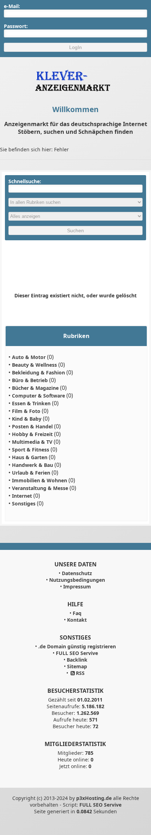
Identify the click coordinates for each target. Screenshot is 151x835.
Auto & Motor (29, 357)
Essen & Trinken (31, 403)
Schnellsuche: (24, 181)
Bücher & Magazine (35, 388)
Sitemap (77, 666)
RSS (80, 673)
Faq (77, 613)
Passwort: (16, 26)
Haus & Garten (29, 457)
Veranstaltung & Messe (40, 488)
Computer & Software (38, 395)
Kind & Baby (26, 418)
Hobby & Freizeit (32, 434)
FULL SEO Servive (77, 653)
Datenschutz (77, 573)
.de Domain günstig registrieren (77, 646)
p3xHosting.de (94, 798)
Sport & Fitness (30, 449)
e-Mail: (12, 6)
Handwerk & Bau (32, 465)
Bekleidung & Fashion (38, 372)
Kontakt (77, 619)
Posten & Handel (32, 426)
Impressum (77, 586)
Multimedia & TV (32, 442)
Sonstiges (23, 503)
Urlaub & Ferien (31, 472)
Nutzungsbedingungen (77, 580)
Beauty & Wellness (34, 364)
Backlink (77, 659)
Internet (22, 495)
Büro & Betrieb (30, 380)
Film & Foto (26, 411)
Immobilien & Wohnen (39, 480)
